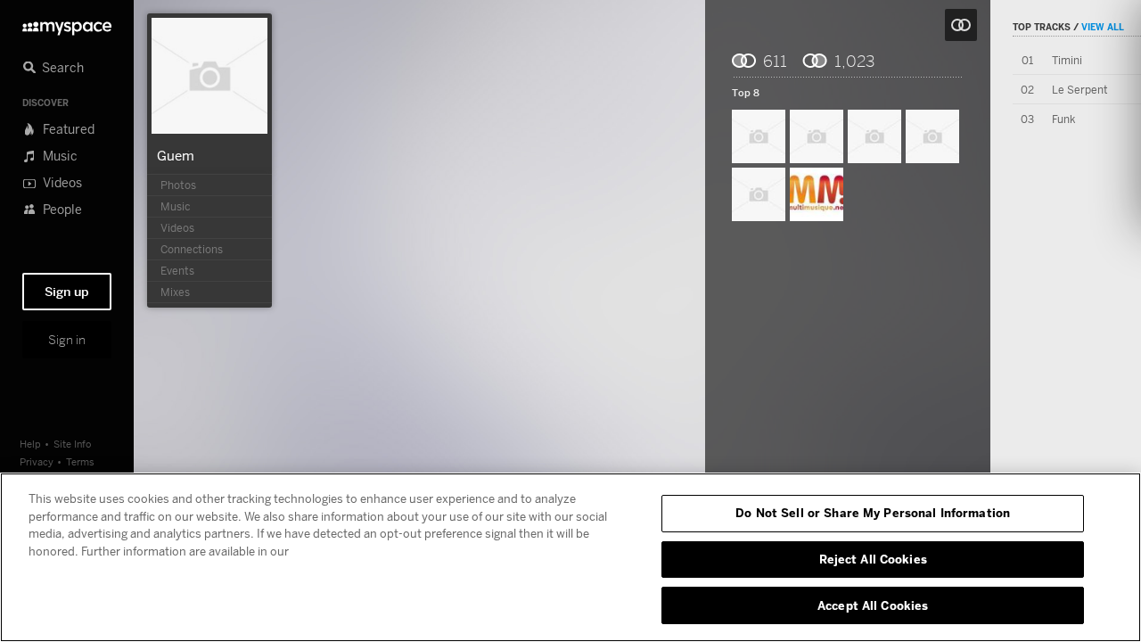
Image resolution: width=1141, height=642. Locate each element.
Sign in (67, 340)
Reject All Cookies (873, 559)
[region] (570, 557)
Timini (1067, 60)
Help (30, 443)
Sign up (67, 292)
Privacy (36, 461)
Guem (175, 155)
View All (1102, 27)
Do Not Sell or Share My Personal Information (872, 513)
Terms (80, 461)
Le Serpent (1080, 89)
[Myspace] (66, 23)
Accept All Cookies (872, 605)
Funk (1063, 119)
